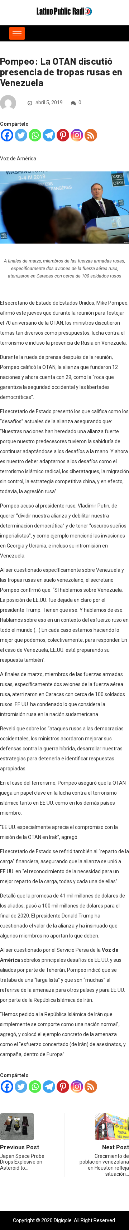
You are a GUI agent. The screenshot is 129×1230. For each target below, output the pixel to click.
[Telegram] (49, 135)
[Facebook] (7, 135)
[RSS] (91, 135)
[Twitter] (21, 135)
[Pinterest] (63, 135)
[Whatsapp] (35, 135)
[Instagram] (77, 135)
